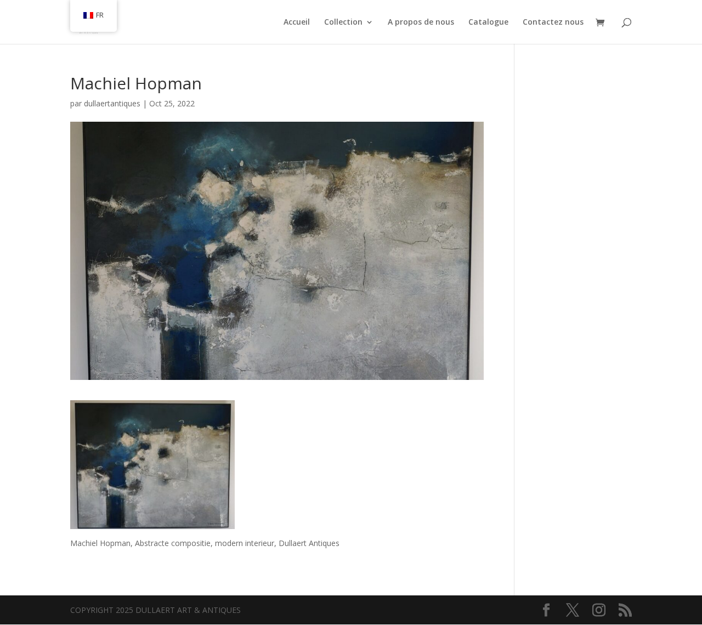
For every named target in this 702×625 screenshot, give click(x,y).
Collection (343, 22)
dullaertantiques (112, 103)
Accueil (297, 22)
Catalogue (488, 22)
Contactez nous (553, 22)
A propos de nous (421, 22)
